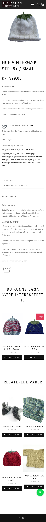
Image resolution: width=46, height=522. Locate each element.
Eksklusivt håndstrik (12, 6)
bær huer (20, 154)
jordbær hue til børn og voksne (28, 160)
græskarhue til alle (20, 156)
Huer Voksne (29, 150)
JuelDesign (12, 3)
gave (11, 156)
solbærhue (32, 163)
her (31, 125)
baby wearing (11, 154)
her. (3, 134)
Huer (21, 150)
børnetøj (5, 156)
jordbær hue (11, 160)
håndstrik (32, 156)
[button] (40, 492)
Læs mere (34, 357)
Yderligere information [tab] (16, 186)
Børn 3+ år (14, 150)
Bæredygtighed (31, 154)
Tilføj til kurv (12, 357)
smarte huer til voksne (18, 163)
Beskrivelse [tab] (10, 181)
